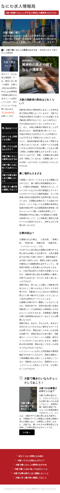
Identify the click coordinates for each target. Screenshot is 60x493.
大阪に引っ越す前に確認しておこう (9, 188)
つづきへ (26, 432)
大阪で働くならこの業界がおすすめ (9, 157)
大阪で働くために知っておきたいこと (9, 167)
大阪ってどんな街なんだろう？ (9, 148)
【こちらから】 (8, 112)
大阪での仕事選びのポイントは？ (48, 390)
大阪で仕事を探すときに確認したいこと (9, 178)
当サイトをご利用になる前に (9, 138)
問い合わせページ (9, 128)
